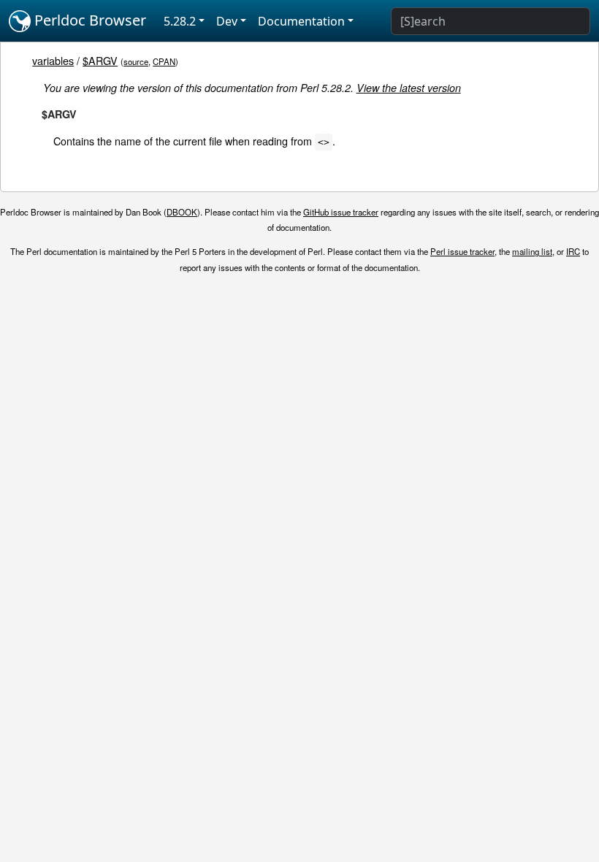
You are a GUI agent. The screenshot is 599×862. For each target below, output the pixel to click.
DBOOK (182, 212)
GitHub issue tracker (340, 212)
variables (53, 60)
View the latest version (408, 87)
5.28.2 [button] (180, 21)
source (135, 61)
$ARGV (100, 60)
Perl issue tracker (462, 251)
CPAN (164, 61)
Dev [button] (226, 21)
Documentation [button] (301, 21)
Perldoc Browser (88, 20)
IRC (573, 251)
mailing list (532, 251)
